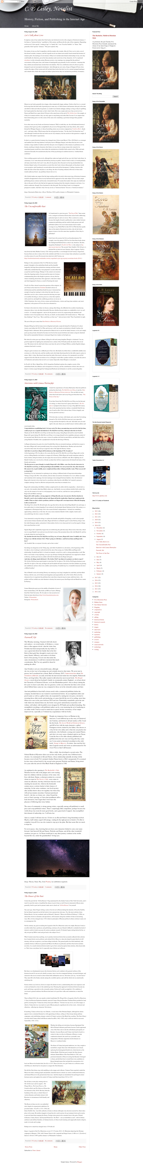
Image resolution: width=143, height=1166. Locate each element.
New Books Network (100, 605)
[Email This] (55, 197)
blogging (97, 607)
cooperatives (98, 610)
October (99, 534)
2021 (96, 517)
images (96, 627)
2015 (96, 583)
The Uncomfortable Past (34, 206)
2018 (96, 525)
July (98, 557)
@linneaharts (33, 597)
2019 (96, 522)
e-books (96, 615)
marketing (97, 632)
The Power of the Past (33, 896)
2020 (96, 520)
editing (96, 617)
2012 (96, 592)
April (98, 565)
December (100, 528)
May (98, 562)
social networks (98, 645)
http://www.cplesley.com (99, 496)
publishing (97, 637)
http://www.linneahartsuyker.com (49, 595)
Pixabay (48, 882)
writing (96, 649)
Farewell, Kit (30, 637)
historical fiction (99, 620)
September (100, 536)
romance (96, 642)
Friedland (43, 287)
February (99, 571)
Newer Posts (28, 1147)
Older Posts (82, 1147)
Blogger (79, 1162)
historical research (99, 622)
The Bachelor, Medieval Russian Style (104, 36)
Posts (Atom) (36, 1150)
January (99, 574)
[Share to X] (59, 197)
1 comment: (48, 197)
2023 (96, 511)
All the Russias (64, 905)
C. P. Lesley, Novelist (48, 8)
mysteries (97, 634)
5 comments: (48, 887)
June (98, 560)
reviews (96, 639)
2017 (96, 577)
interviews (97, 630)
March (99, 568)
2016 (96, 580)
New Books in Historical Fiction (52, 321)
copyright (97, 612)
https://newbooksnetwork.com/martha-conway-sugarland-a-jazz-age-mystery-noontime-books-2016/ (52, 258)
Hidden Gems (98, 602)
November (100, 531)
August (99, 539)
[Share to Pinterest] (63, 197)
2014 (96, 586)
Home (26, 26)
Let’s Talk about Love (33, 35)
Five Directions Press (100, 600)
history (96, 625)
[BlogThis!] (57, 197)
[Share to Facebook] (61, 197)
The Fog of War (73, 213)
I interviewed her (70, 673)
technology (97, 647)
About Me (35, 26)
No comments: (49, 374)
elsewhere (27, 60)
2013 (96, 589)
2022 (96, 514)
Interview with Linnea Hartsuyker (39, 383)
